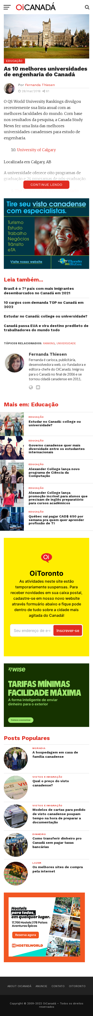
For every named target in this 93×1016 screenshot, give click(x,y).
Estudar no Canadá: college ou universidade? (45, 316)
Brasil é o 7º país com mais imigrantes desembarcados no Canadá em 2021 (39, 290)
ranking (49, 343)
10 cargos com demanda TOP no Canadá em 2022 (43, 304)
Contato (58, 986)
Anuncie (41, 986)
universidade (66, 343)
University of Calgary (36, 149)
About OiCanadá (19, 986)
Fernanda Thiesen (40, 85)
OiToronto (77, 986)
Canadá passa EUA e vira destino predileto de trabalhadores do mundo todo (46, 328)
